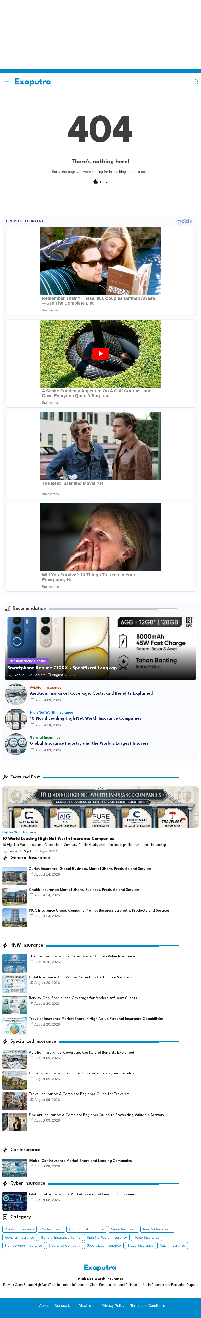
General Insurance (19, 1237)
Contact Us (63, 1306)
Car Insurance (51, 1229)
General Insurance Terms (60, 1237)
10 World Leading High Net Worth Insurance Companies (85, 718)
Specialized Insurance (104, 1245)
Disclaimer (87, 1306)
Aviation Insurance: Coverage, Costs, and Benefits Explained (91, 693)
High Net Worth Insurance (107, 1237)
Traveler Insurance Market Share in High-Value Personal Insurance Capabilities (96, 1019)
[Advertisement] (98, 34)
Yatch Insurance (172, 1245)
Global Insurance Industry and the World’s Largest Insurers (89, 743)
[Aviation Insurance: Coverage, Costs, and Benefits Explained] (16, 694)
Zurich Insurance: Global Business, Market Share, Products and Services (90, 869)
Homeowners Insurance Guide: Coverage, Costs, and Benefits (82, 1073)
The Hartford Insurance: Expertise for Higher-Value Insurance (82, 956)
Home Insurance (146, 1237)
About (44, 1306)
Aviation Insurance (19, 1229)
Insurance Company (64, 1245)
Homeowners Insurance (23, 1245)
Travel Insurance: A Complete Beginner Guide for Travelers (79, 1094)
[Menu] (6, 82)
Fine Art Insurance (157, 1229)
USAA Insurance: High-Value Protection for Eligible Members (80, 977)
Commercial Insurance (86, 1229)
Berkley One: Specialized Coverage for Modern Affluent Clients (83, 998)
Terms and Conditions (147, 1306)
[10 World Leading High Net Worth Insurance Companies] (16, 719)
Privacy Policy (113, 1306)
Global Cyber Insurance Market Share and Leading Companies (82, 1194)
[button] (196, 82)
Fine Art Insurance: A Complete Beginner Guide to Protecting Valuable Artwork (96, 1115)
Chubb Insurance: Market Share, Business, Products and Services (84, 890)
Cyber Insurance (124, 1229)
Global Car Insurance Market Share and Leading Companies (80, 1161)
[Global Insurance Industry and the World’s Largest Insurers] (16, 744)
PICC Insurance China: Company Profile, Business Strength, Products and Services (99, 911)
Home (103, 182)
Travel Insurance (140, 1245)
